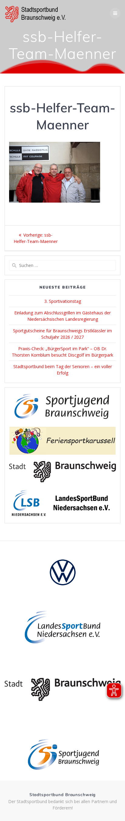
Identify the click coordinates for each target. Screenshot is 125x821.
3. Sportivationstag (62, 301)
